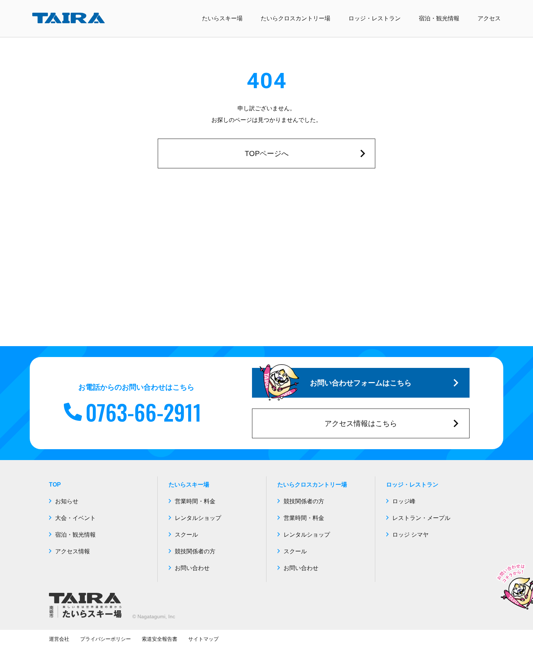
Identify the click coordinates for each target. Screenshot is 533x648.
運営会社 (59, 639)
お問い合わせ (192, 568)
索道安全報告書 (159, 639)
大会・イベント (75, 518)
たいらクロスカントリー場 (295, 18)
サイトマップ (203, 639)
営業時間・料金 (195, 501)
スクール (186, 535)
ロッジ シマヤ (410, 535)
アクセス (489, 18)
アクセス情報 (72, 551)
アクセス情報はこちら (361, 423)
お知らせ (66, 501)
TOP (55, 484)
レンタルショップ (198, 518)
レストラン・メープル (421, 518)
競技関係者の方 (195, 551)
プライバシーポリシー (105, 639)
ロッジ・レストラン (374, 18)
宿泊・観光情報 (439, 18)
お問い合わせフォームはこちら (361, 383)
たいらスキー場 (222, 18)
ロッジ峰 (404, 501)
